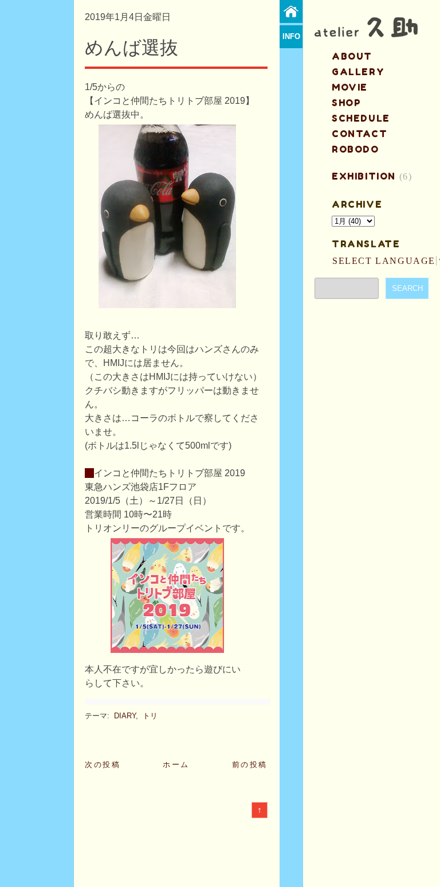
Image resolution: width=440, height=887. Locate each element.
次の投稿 (102, 764)
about (352, 56)
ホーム (176, 764)
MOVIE (350, 87)
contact (359, 133)
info (291, 36)
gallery (358, 71)
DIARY (125, 715)
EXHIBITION (364, 176)
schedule (361, 118)
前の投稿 (250, 764)
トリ (150, 715)
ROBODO (355, 149)
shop (346, 102)
